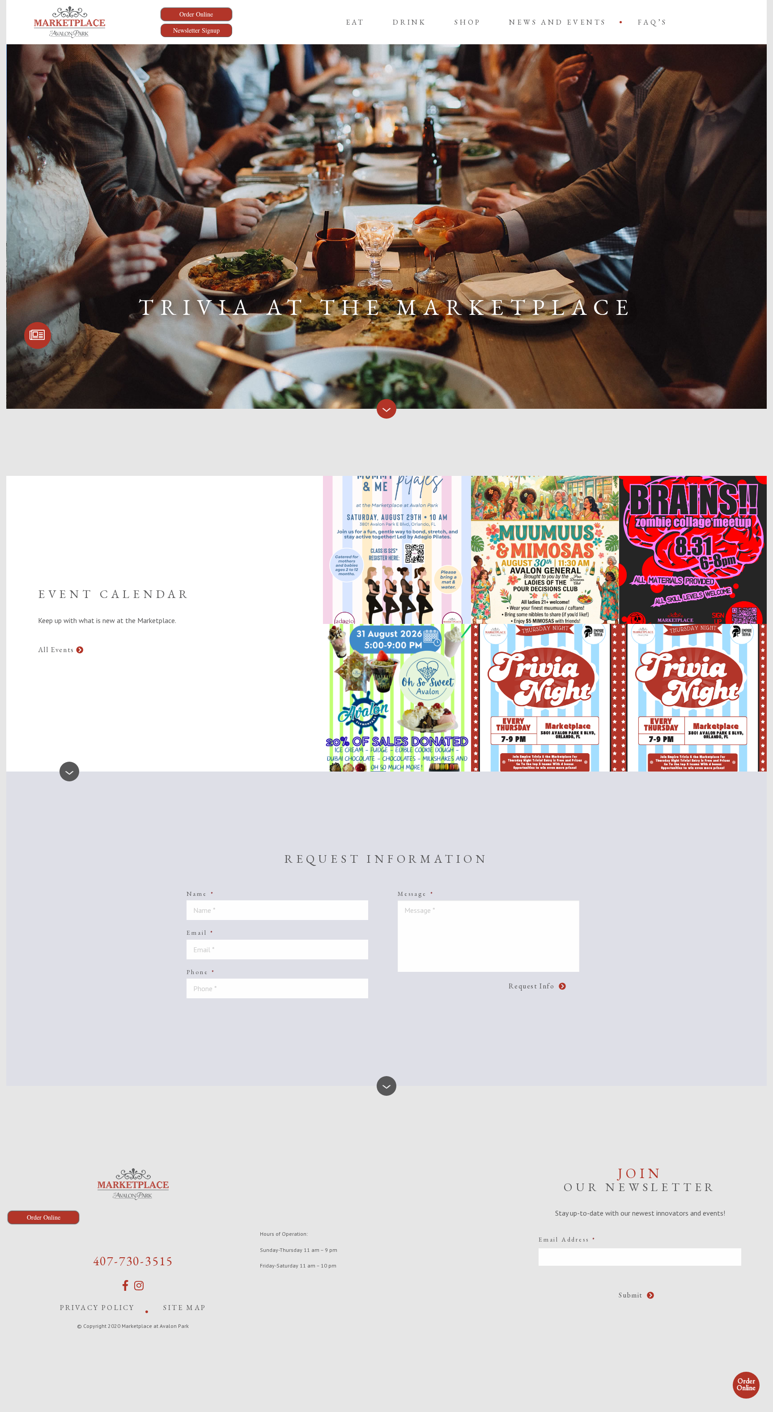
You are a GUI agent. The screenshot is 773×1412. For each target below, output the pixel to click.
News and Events (558, 22)
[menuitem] (355, 21)
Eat (355, 22)
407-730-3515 (133, 1261)
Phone (201, 972)
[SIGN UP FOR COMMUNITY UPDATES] (37, 335)
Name (200, 894)
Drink (410, 22)
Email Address (567, 1239)
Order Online (746, 1384)
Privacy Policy (97, 1307)
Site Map (184, 1307)
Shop (467, 22)
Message (415, 894)
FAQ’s (652, 22)
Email (200, 933)
